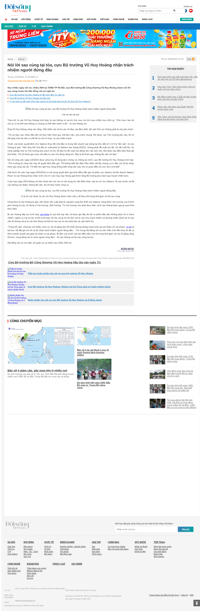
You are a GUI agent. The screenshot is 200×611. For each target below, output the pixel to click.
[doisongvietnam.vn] (17, 525)
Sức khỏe (91, 19)
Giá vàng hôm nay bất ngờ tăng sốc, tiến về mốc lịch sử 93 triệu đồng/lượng (175, 77)
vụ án (129, 227)
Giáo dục (11, 546)
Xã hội (14, 19)
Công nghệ (118, 19)
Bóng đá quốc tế (161, 549)
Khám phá (133, 19)
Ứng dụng (12, 573)
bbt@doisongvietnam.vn (25, 600)
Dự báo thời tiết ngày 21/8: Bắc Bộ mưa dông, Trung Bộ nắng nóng (181, 359)
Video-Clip (147, 19)
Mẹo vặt (30, 575)
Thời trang (97, 554)
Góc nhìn (76, 563)
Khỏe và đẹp (140, 551)
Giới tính (139, 549)
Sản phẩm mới (14, 570)
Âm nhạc (96, 551)
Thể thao (104, 19)
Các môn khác (160, 551)
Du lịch (30, 578)
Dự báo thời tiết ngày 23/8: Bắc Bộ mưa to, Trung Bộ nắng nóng (93, 385)
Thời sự (21, 59)
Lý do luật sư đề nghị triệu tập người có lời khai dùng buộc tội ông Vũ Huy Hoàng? (50, 101)
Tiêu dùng (64, 549)
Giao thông (12, 554)
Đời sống (26, 19)
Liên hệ (184, 595)
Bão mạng (28, 546)
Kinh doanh (52, 19)
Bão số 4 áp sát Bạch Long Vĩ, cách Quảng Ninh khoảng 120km (93, 352)
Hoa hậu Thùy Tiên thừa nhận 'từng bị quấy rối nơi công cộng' (173, 87)
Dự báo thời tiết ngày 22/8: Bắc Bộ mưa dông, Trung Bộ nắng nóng (181, 330)
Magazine (187, 19)
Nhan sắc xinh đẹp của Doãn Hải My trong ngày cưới (173, 107)
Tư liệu (47, 549)
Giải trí (66, 19)
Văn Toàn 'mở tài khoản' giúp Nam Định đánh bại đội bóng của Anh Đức (174, 117)
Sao (93, 546)
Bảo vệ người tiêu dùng (118, 549)
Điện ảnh (96, 549)
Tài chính (64, 551)
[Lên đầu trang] (196, 603)
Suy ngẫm (28, 549)
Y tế (9, 551)
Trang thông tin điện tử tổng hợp (164, 595)
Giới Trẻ (27, 556)
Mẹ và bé (27, 554)
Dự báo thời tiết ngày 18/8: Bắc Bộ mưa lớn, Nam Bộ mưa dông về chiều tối (180, 388)
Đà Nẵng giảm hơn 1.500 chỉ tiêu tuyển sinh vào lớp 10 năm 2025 (174, 97)
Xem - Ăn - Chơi (31, 551)
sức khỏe (44, 214)
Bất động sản (66, 554)
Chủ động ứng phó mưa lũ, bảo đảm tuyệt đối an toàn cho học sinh (180, 373)
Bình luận (48, 551)
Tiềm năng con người (36, 568)
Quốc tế (39, 19)
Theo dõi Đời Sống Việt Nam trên (21, 81)
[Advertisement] (173, 177)
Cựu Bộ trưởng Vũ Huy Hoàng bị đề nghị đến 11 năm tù (37, 95)
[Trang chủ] (6, 19)
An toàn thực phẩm (116, 546)
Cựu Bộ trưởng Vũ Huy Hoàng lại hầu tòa (30, 98)
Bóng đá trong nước (163, 546)
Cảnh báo (78, 19)
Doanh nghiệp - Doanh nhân (73, 546)
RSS (189, 59)
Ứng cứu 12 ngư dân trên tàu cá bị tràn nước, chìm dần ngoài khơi (181, 344)
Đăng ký (185, 529)
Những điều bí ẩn (34, 570)
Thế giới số (13, 568)
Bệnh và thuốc (141, 546)
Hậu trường (159, 556)
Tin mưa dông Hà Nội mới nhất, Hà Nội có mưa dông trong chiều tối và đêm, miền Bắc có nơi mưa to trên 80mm (181, 404)
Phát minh (31, 573)
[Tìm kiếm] (174, 10)
